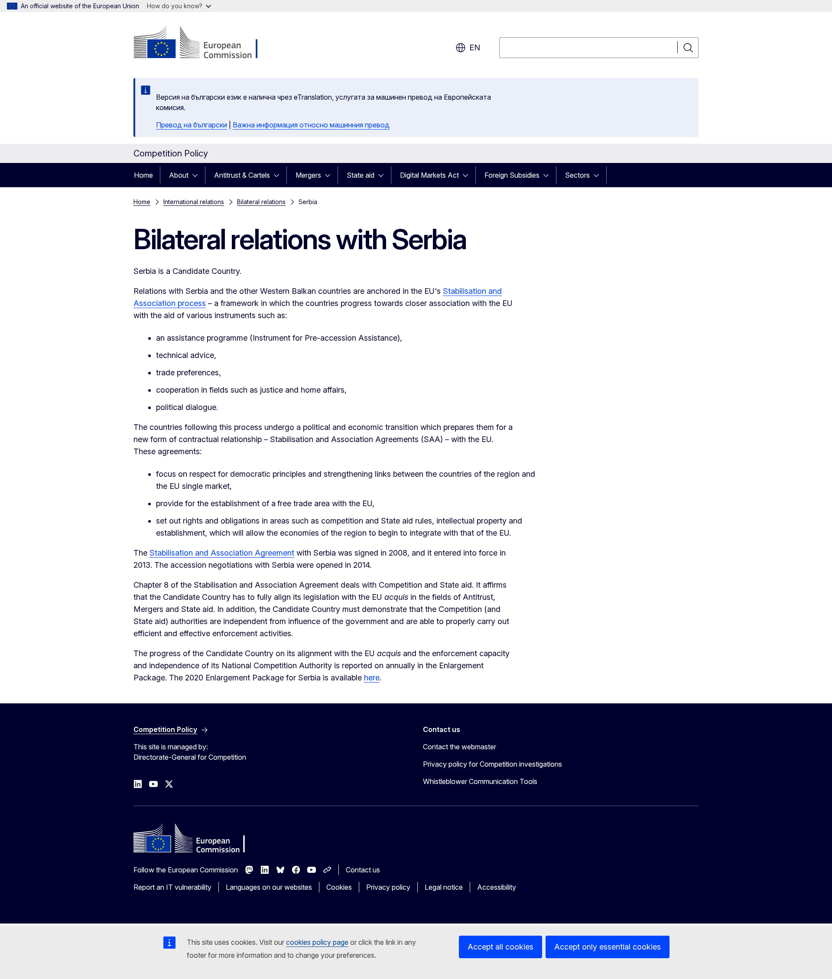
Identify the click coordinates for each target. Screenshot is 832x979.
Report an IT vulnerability (172, 887)
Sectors (577, 175)
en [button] (474, 47)
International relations (193, 201)
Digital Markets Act (429, 175)
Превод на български (191, 124)
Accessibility (496, 887)
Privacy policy (388, 887)
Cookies (339, 887)
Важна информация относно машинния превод (311, 124)
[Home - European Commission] (203, 43)
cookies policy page (317, 942)
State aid (360, 175)
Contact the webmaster (459, 746)
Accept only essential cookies (607, 946)
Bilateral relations (261, 201)
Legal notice (444, 887)
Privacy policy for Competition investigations (492, 764)
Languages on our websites (269, 887)
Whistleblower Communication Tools (480, 781)
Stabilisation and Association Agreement (222, 552)
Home (143, 175)
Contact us (363, 869)
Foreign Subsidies (512, 175)
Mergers (308, 175)
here (372, 677)
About (178, 175)
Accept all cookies (500, 946)
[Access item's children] (197, 175)
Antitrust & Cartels (242, 175)
